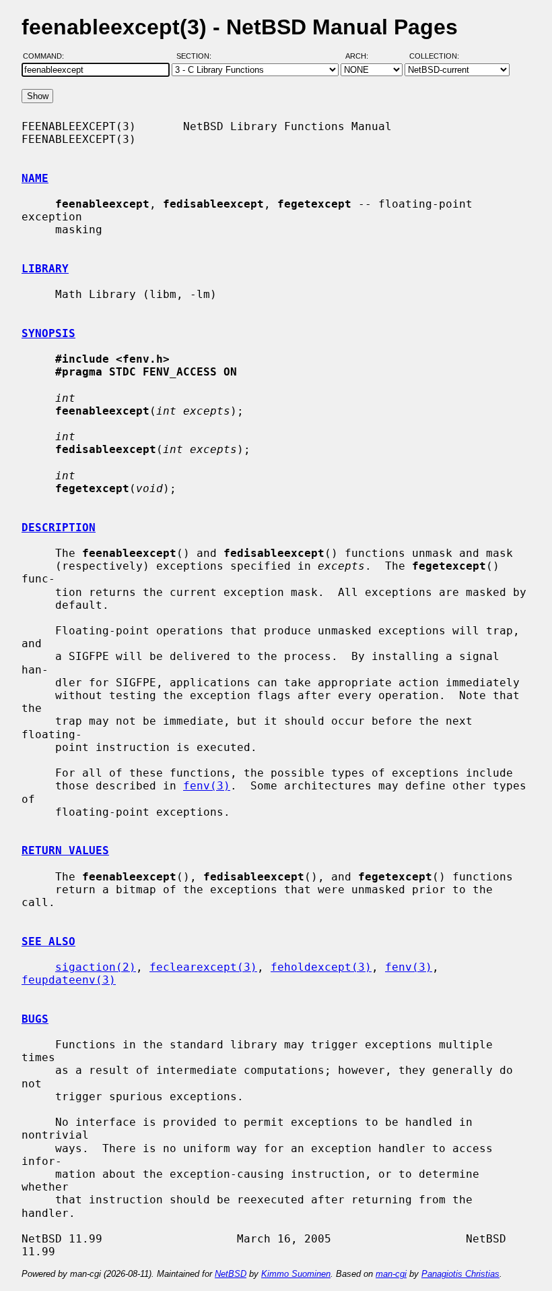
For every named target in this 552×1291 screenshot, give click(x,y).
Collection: (434, 56)
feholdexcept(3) (321, 967)
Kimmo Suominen (296, 1274)
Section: (196, 56)
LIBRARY (45, 268)
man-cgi (391, 1274)
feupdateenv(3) (69, 979)
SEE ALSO (48, 941)
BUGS (35, 1019)
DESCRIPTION (59, 527)
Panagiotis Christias (460, 1274)
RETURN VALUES (65, 850)
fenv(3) (206, 785)
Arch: (362, 56)
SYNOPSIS (48, 333)
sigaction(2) (95, 967)
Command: (47, 56)
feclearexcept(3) (203, 967)
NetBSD (230, 1274)
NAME (35, 178)
